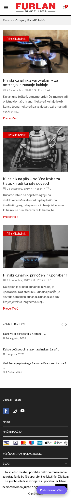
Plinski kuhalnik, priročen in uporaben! (35, 275)
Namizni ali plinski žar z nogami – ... (24, 333)
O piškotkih (35, 493)
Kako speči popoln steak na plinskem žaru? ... (31, 349)
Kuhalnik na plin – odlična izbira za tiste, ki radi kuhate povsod (31, 181)
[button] (62, 324)
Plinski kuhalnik (16, 38)
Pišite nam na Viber (52, 490)
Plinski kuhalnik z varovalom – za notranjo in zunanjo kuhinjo (30, 82)
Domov (7, 20)
